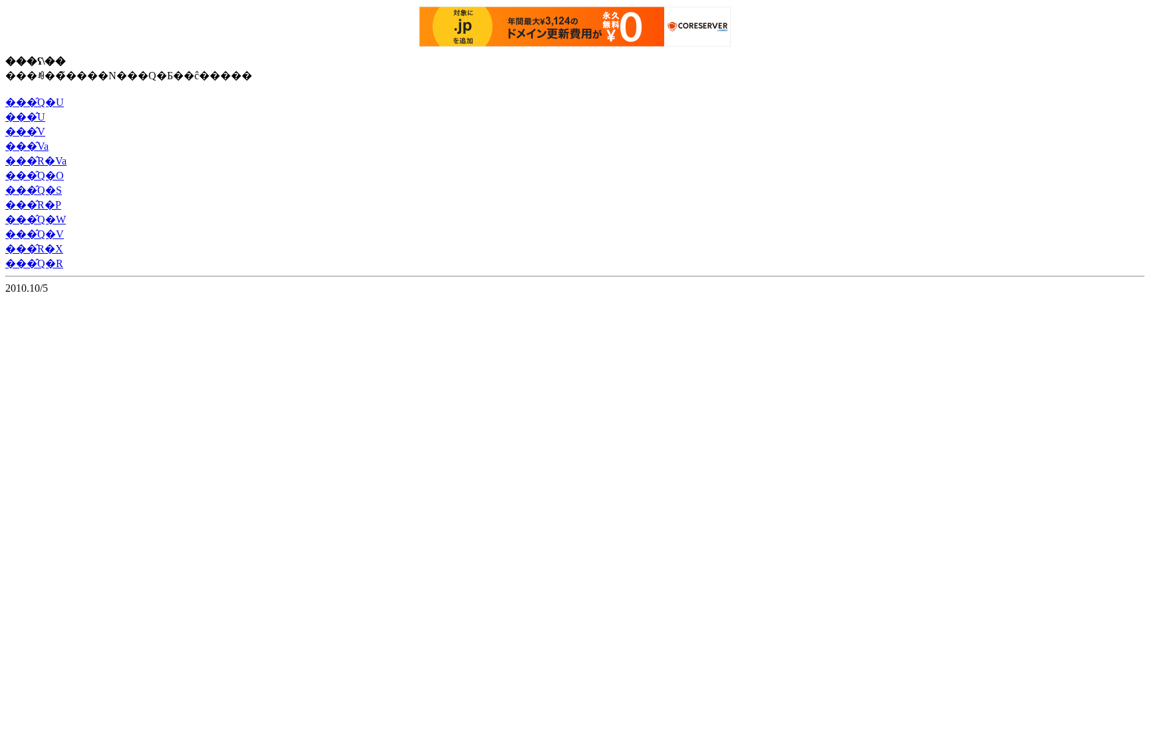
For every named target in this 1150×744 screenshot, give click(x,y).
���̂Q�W (35, 219)
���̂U (25, 117)
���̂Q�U (34, 102)
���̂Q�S (33, 190)
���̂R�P (33, 204)
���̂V (25, 131)
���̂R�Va (36, 161)
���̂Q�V (34, 234)
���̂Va (27, 146)
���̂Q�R (34, 263)
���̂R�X (34, 248)
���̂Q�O (34, 175)
